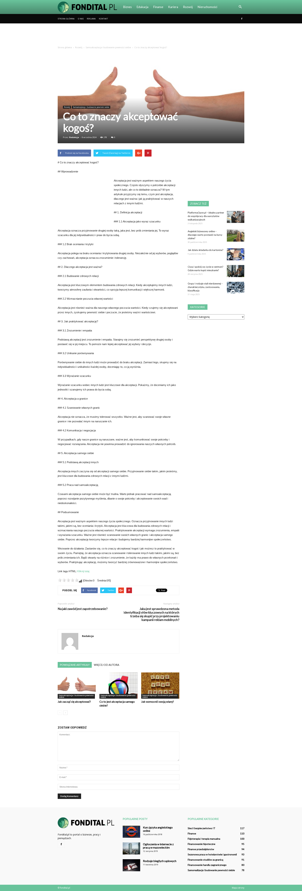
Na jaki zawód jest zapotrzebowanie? (82, 609)
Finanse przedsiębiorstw (201, 849)
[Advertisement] (151, 35)
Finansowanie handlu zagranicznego (207, 864)
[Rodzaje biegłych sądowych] (131, 865)
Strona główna (66, 18)
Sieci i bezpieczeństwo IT (201, 828)
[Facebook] (241, 18)
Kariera (173, 7)
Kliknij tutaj (83, 571)
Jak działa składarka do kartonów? (205, 250)
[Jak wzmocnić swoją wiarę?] (160, 685)
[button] (240, 7)
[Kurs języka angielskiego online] (131, 832)
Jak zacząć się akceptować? (74, 701)
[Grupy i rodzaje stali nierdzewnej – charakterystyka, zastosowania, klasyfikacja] (235, 288)
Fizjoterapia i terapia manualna (204, 838)
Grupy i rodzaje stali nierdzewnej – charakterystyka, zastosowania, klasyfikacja (205, 287)
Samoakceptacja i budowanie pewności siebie (91, 107)
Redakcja (74, 137)
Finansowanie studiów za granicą (205, 859)
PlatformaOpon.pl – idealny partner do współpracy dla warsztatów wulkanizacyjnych (206, 216)
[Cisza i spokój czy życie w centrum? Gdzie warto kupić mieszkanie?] (235, 271)
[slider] (68, 580)
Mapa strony (238, 887)
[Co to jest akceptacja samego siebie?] (118, 685)
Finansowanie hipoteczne (201, 843)
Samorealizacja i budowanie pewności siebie (211, 870)
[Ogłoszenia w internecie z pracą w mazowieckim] (131, 848)
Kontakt (103, 18)
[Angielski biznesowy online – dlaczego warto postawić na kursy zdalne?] (235, 236)
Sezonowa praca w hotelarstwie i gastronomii (212, 854)
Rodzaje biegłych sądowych (159, 861)
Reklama (91, 18)
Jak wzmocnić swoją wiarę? (157, 701)
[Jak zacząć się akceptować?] (77, 685)
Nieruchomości (207, 7)
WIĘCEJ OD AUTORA (106, 664)
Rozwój (188, 7)
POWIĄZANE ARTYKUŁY (75, 664)
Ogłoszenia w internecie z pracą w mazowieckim (158, 845)
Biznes (127, 7)
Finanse (158, 7)
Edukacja (142, 7)
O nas (81, 18)
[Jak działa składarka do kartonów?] (235, 254)
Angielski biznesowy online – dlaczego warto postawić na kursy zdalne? (205, 235)
